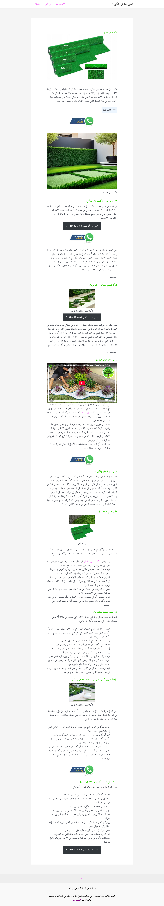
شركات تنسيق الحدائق (92, 562)
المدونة (37, 4)
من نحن (48, 4)
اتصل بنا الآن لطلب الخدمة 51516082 (82, 226)
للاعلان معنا (60, 4)
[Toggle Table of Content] (113, 109)
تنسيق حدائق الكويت (122, 4)
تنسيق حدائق (87, 413)
